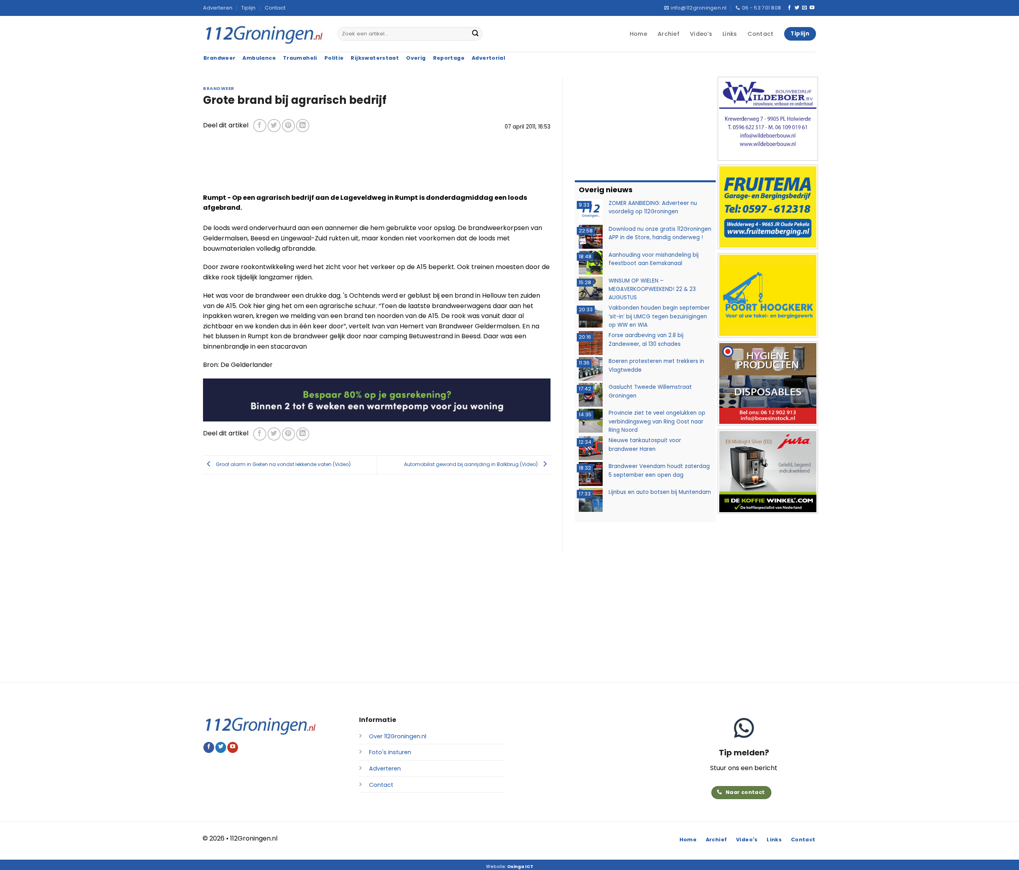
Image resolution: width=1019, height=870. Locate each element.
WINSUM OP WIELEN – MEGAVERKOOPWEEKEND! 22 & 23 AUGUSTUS (652, 289)
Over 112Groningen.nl (397, 736)
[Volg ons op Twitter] (797, 8)
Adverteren (217, 7)
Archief (668, 34)
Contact (275, 7)
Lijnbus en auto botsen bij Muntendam (660, 492)
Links (729, 34)
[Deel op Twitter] (274, 125)
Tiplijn (248, 7)
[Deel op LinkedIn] (302, 125)
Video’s (701, 34)
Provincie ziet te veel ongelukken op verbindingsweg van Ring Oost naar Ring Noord (657, 421)
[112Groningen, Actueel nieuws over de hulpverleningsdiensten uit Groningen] (264, 34)
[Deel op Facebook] (259, 125)
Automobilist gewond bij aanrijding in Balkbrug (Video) (471, 464)
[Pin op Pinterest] (288, 125)
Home (638, 34)
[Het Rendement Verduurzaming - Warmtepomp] (376, 399)
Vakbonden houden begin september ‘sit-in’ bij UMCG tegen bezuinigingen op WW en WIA (659, 316)
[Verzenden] (475, 34)
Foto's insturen (390, 752)
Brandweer (218, 88)
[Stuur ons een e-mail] (804, 8)
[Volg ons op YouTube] (812, 8)
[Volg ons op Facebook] (789, 8)
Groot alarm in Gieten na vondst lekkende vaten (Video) (283, 464)
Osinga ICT (520, 867)
